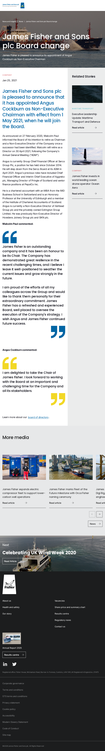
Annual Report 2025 (12, 648)
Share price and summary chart (70, 607)
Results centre (62, 613)
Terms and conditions (12, 690)
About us (6, 600)
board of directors (38, 417)
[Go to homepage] (52, 584)
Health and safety (10, 607)
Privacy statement (11, 702)
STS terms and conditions (14, 696)
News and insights (9, 21)
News (21, 21)
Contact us (60, 626)
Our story (6, 613)
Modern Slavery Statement (15, 722)
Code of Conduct (10, 728)
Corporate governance (13, 683)
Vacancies (60, 600)
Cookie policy (8, 709)
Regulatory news (63, 620)
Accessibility (8, 715)
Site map (6, 735)
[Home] (13, 5)
